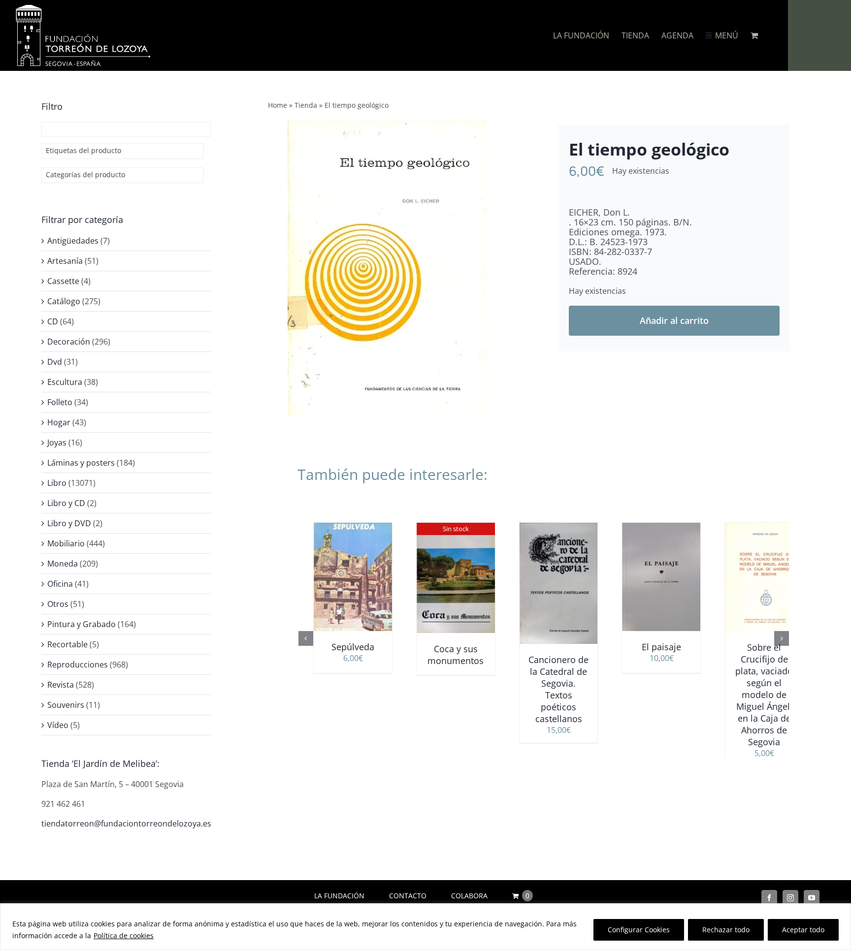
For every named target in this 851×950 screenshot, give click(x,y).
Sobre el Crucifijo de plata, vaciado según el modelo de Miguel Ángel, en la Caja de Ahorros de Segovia (749, 694)
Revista (60, 684)
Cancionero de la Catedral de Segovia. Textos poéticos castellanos (544, 689)
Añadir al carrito (674, 320)
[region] (425, 926)
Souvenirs (65, 704)
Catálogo (63, 301)
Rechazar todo (726, 929)
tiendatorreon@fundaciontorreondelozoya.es (126, 823)
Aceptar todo (803, 929)
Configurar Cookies (639, 929)
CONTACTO (407, 895)
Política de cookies (124, 935)
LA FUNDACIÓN (339, 895)
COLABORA (469, 895)
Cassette (63, 281)
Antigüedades (72, 240)
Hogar (58, 422)
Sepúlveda (338, 647)
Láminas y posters (81, 462)
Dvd (54, 361)
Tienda (306, 105)
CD (52, 321)
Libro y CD (66, 503)
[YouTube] (811, 898)
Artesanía (65, 260)
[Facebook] (769, 898)
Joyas (56, 442)
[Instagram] (790, 898)
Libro (56, 482)
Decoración (68, 341)
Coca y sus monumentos (441, 654)
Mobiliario (66, 543)
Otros (57, 604)
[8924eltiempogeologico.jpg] (387, 267)
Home (277, 105)
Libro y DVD (69, 523)
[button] (305, 644)
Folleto (59, 402)
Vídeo (57, 725)
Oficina (60, 583)
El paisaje (646, 647)
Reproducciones (77, 664)
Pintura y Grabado (81, 624)
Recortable (67, 644)
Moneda (62, 563)
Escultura (64, 382)
